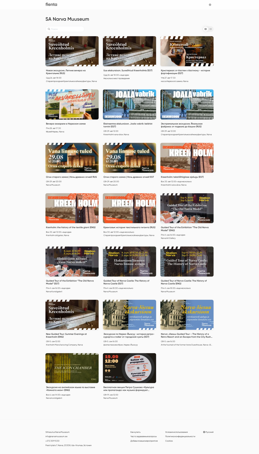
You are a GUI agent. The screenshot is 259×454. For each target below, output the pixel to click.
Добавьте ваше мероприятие (144, 441)
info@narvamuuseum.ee (56, 436)
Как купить (135, 432)
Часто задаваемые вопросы (143, 436)
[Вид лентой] (210, 29)
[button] (210, 5)
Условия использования (176, 432)
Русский (209, 432)
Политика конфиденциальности (180, 436)
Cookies (169, 441)
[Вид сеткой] (205, 29)
